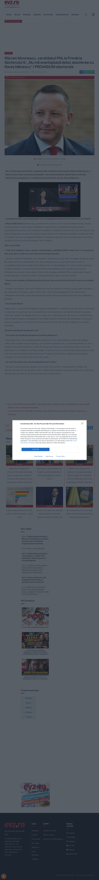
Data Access (49, 456)
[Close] (83, 424)
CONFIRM (35, 449)
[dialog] (49, 440)
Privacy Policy (60, 456)
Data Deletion (38, 456)
